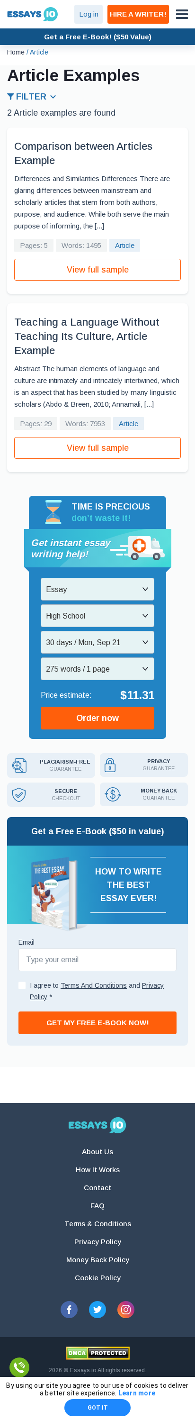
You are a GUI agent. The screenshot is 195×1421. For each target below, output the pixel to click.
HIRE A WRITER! (138, 14)
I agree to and (97, 991)
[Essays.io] (97, 1125)
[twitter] (97, 1309)
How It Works (98, 1170)
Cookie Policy (98, 1278)
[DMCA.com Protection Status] (98, 1353)
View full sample (98, 269)
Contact (97, 1188)
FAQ (97, 1206)
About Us (97, 1152)
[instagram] (125, 1309)
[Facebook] (69, 1309)
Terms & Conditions (97, 1224)
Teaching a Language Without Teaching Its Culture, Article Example (87, 336)
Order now (97, 718)
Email (26, 942)
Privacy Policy (97, 1242)
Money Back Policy (97, 1260)
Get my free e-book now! (97, 1023)
